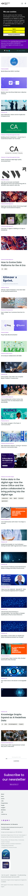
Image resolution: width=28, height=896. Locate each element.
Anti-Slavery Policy (13, 840)
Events (2, 798)
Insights (3, 807)
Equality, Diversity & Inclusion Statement (11, 843)
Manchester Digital (6, 3)
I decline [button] (14, 31)
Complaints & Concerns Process (9, 847)
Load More (16, 761)
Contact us (4, 814)
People (2, 805)
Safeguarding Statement (7, 845)
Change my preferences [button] (14, 34)
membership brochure (17, 41)
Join (2, 812)
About (2, 794)
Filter (7, 50)
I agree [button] (14, 29)
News (2, 796)
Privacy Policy (4, 840)
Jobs (2, 801)
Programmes (4, 803)
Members (3, 810)
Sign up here (13, 784)
